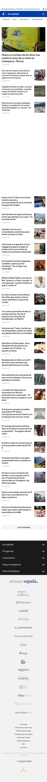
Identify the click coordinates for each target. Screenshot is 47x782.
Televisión (6, 19)
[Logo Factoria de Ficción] (23, 636)
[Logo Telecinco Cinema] (23, 678)
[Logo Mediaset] (23, 583)
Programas (8, 551)
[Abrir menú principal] (43, 14)
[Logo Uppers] (23, 670)
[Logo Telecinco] (23, 602)
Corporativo (8, 557)
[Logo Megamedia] (25, 761)
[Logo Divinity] (23, 619)
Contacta (23, 747)
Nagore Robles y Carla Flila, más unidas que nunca (22, 9)
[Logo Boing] (23, 645)
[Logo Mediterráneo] (23, 712)
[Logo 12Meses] (24, 687)
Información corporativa (23, 727)
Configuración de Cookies (24, 734)
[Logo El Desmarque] (23, 627)
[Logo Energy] (23, 653)
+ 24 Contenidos (23, 527)
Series (14, 19)
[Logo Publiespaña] (23, 704)
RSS (23, 744)
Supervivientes (37, 19)
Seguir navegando (11, 564)
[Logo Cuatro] (23, 611)
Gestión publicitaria (23, 741)
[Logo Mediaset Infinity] (23, 594)
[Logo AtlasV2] (24, 695)
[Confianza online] (24, 773)
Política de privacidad (23, 731)
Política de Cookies (23, 737)
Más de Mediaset (11, 571)
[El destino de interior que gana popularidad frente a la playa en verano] (39, 462)
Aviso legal (23, 724)
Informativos (24, 19)
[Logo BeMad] (23, 662)
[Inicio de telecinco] (3, 14)
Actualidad (13, 14)
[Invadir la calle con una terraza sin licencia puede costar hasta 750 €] (39, 447)
